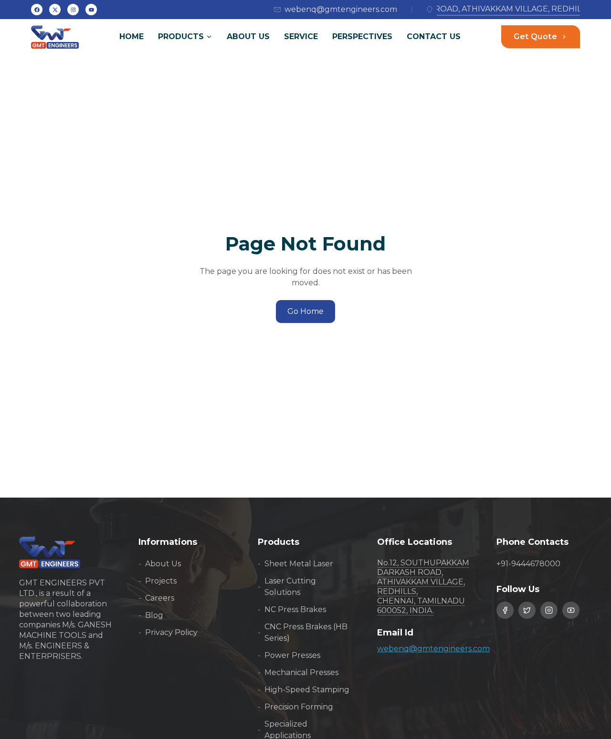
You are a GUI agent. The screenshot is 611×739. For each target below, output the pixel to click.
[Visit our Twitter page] (527, 610)
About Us (248, 36)
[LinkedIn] (73, 9)
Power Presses (289, 655)
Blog (150, 615)
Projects (157, 580)
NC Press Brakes (292, 609)
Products (181, 36)
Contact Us (434, 36)
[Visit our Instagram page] (549, 610)
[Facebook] (36, 9)
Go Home (305, 311)
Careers (156, 598)
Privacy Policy (168, 632)
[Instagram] (91, 9)
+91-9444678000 (528, 563)
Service (301, 36)
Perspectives (362, 36)
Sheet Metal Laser (295, 563)
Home (131, 36)
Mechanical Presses (298, 672)
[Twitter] (55, 9)
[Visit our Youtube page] (570, 610)
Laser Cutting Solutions (287, 586)
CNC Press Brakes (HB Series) (303, 632)
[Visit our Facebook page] (505, 610)
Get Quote (535, 36)
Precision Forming (295, 706)
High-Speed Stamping (303, 689)
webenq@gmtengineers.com (433, 648)
